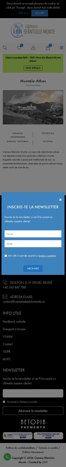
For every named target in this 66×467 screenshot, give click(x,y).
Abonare (33, 268)
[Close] (60, 198)
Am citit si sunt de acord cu (32, 256)
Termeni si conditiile (47, 255)
